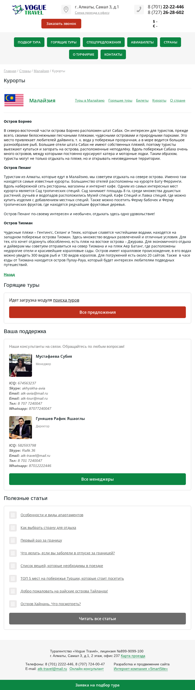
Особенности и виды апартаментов (52, 515)
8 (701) (166, 7)
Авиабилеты (142, 42)
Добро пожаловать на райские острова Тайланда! (64, 591)
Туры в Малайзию (90, 100)
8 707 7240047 (30, 403)
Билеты (142, 100)
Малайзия (41, 71)
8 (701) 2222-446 (59, 664)
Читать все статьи (97, 618)
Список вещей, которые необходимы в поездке (62, 566)
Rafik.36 (28, 450)
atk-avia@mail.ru (34, 393)
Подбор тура (29, 42)
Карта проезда (133, 656)
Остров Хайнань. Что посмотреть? (51, 604)
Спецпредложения (104, 42)
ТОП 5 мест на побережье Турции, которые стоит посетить (72, 578)
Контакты (113, 54)
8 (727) (166, 12)
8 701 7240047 (30, 461)
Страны (170, 42)
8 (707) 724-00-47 (90, 664)
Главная (10, 71)
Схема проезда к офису (92, 12)
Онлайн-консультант (87, 669)
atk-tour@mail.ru (34, 398)
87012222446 (40, 466)
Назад (9, 274)
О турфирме (83, 54)
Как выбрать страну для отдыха (48, 528)
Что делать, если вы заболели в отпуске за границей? (68, 553)
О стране (177, 100)
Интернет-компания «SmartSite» (141, 669)
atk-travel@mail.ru (35, 455)
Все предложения (97, 312)
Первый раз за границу (41, 540)
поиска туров (66, 300)
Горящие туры (63, 42)
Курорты (159, 100)
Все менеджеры (97, 479)
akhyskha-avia (33, 388)
